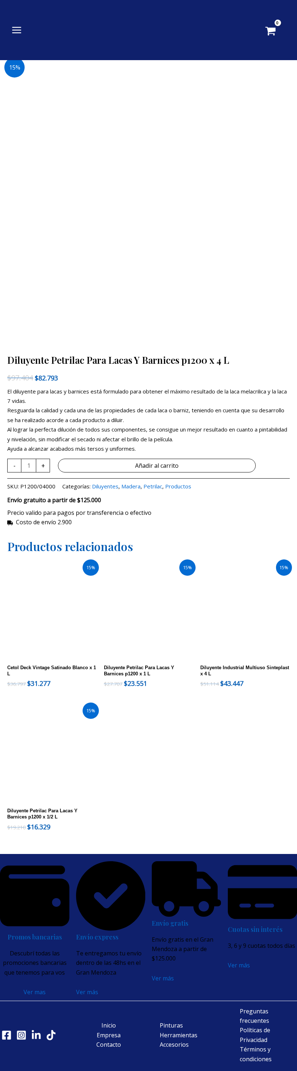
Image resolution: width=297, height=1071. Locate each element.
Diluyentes (105, 486)
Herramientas (178, 1035)
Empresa (109, 1035)
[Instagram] (21, 1035)
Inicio (108, 1025)
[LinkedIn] (36, 1035)
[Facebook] (6, 1035)
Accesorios (174, 1045)
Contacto (108, 1045)
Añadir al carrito (157, 466)
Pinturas (171, 1025)
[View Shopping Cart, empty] (276, 32)
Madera (131, 486)
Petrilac (152, 486)
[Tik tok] (51, 1035)
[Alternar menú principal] (16, 30)
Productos (178, 486)
